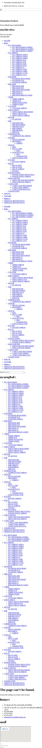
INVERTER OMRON (19, 82)
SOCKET (15, 171)
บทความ (7, 193)
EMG (14, 147)
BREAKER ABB (18, 86)
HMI (9, 121)
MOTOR (11, 117)
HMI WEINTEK (17, 123)
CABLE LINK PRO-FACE (21, 189)
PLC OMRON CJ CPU (20, 73)
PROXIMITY (16, 141)
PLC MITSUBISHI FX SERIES (23, 49)
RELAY (11, 163)
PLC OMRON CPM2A (20, 56)
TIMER (10, 97)
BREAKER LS (17, 93)
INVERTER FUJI (18, 80)
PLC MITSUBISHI (14, 45)
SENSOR (11, 138)
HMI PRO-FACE (18, 126)
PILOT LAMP (17, 149)
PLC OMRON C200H (19, 71)
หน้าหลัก (7, 41)
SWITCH (11, 145)
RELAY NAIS (17, 167)
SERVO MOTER (14, 178)
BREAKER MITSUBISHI (21, 90)
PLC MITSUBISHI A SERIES (22, 47)
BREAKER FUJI (18, 88)
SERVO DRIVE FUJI (19, 114)
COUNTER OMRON (19, 108)
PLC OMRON (13, 53)
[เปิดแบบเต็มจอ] (3, 745)
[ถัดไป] (3, 747)
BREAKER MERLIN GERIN (22, 95)
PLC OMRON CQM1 (19, 69)
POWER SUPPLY (14, 173)
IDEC (18, 150)
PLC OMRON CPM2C (20, 58)
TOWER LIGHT (13, 191)
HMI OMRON (17, 128)
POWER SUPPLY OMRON (21, 176)
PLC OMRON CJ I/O (19, 75)
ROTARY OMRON (18, 162)
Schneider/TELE (21, 156)
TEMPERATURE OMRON (21, 136)
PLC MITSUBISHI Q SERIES (22, 51)
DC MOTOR (16, 119)
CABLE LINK (13, 184)
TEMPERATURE (14, 134)
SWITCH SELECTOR (19, 158)
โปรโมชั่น (7, 196)
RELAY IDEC (17, 165)
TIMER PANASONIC (19, 102)
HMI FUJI (15, 132)
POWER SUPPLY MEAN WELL (23, 174)
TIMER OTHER (17, 104)
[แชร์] (5, 745)
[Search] (25, 372)
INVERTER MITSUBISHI (21, 78)
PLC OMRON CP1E (19, 62)
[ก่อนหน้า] (1, 747)
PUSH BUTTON (18, 152)
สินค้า (6, 43)
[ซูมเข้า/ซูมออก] (1, 745)
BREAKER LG (17, 91)
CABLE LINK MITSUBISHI (22, 186)
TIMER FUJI (16, 101)
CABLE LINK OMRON (20, 187)
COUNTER (12, 106)
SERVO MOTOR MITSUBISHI (23, 180)
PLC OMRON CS (18, 67)
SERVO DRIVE (13, 110)
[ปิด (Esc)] (7, 745)
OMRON (19, 143)
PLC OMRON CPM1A (20, 54)
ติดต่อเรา (7, 198)
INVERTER (12, 77)
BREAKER (12, 84)
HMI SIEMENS (17, 130)
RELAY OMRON (18, 169)
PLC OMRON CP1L (19, 60)
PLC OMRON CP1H (19, 64)
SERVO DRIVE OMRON (21, 115)
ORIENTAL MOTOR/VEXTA (14, 201)
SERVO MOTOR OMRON (21, 182)
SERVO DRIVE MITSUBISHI (22, 112)
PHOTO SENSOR (18, 139)
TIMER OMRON (18, 99)
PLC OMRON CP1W (19, 66)
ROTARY (11, 160)
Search (2, 372)
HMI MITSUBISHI (18, 125)
